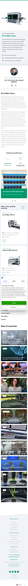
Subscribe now (14, 565)
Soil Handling (4, 316)
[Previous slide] (13, 201)
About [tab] (23, 281)
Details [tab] (14, 281)
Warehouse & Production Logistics (14, 541)
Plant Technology (14, 535)
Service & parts (14, 529)
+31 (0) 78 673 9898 (14, 554)
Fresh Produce (14, 537)
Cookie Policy (14, 575)
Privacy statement (14, 577)
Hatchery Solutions (14, 539)
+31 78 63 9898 (16, 91)
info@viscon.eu (14, 556)
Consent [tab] (5, 281)
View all (23, 207)
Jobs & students (14, 527)
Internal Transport (5, 313)
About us (14, 521)
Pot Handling (4, 310)
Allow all (14, 302)
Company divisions (14, 523)
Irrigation (3, 319)
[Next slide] (15, 201)
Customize (13, 307)
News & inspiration (14, 525)
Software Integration (14, 543)
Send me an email (12, 91)
